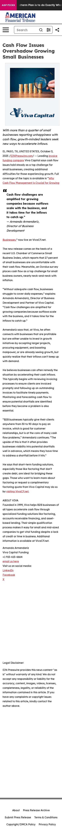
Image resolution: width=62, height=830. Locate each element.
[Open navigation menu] (6, 30)
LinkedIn (8, 570)
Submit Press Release (18, 817)
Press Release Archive (36, 810)
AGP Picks (8, 5)
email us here (11, 561)
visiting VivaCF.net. (17, 491)
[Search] (41, 30)
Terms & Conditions (45, 817)
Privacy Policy (47, 824)
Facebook (9, 574)
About (16, 810)
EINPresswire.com (21, 155)
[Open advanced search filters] (48, 30)
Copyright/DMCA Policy (20, 824)
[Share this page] (57, 30)
